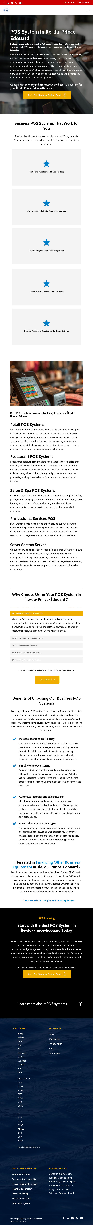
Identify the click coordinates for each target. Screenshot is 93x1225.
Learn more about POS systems (42, 1003)
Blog (51, 1048)
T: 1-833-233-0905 (69, 2)
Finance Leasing (20, 1193)
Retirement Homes (21, 1174)
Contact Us (54, 1053)
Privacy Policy (55, 1044)
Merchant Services (21, 1198)
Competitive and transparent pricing (29, 638)
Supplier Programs (21, 1203)
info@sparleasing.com (29, 1147)
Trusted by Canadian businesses (27, 660)
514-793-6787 (20, 1137)
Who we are (54, 1039)
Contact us (45, 679)
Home (51, 1034)
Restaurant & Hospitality (24, 1179)
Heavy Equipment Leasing (24, 1184)
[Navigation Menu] (88, 10)
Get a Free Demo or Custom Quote (45, 95)
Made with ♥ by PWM (18, 1221)
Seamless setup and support (26, 645)
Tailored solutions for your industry (29, 613)
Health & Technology (22, 1189)
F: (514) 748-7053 (83, 2)
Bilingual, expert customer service (28, 653)
